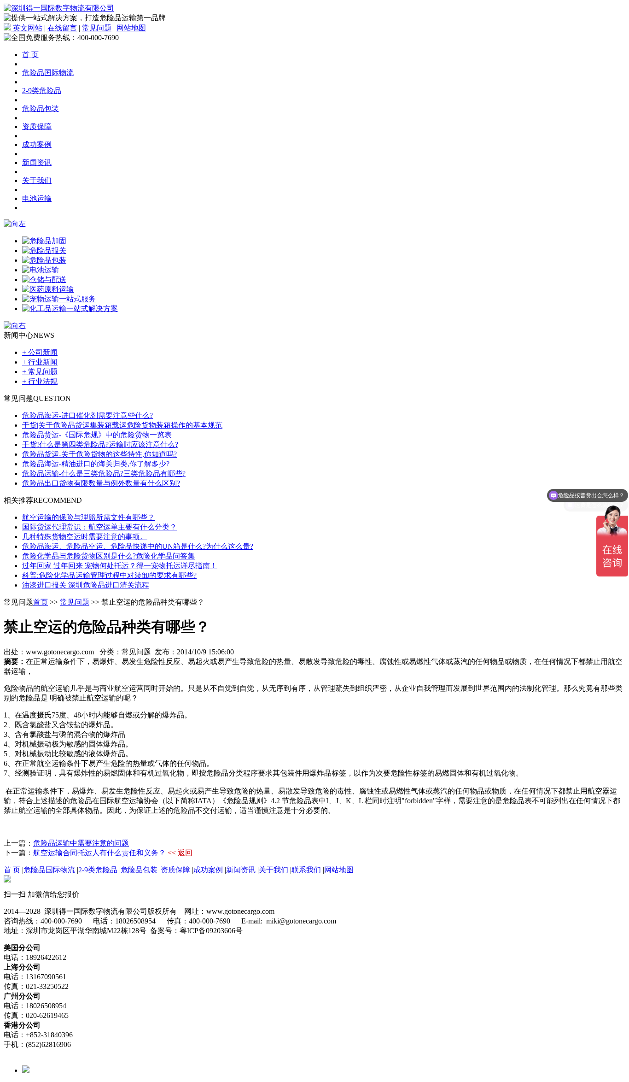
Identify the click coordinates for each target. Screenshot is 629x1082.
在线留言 (62, 28)
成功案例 (37, 144)
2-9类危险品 (41, 90)
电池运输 (37, 198)
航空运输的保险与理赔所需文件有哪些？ (88, 517)
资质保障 (37, 126)
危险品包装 (40, 108)
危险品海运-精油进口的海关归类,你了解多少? (95, 464)
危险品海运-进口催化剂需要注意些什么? (87, 415)
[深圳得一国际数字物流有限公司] (59, 8)
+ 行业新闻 (40, 362)
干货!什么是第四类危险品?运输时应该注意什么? (100, 444)
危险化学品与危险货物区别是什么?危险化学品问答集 (108, 556)
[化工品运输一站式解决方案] (70, 308)
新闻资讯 (37, 162)
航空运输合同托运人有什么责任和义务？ (99, 853)
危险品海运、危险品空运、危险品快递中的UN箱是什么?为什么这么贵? (137, 546)
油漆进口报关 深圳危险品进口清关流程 (85, 585)
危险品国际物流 (48, 72)
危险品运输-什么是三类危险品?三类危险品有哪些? (104, 473)
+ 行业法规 (40, 381)
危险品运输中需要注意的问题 (81, 843)
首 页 (30, 55)
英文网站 (26, 28)
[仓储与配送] (44, 279)
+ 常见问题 (40, 372)
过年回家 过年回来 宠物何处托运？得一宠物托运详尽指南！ (119, 566)
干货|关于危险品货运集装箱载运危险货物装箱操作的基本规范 (122, 425)
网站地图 (131, 28)
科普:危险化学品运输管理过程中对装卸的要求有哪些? (109, 575)
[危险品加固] (44, 241)
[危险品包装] (44, 260)
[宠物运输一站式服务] (59, 299)
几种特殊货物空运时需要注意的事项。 (84, 537)
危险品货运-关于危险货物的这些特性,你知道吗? (99, 454)
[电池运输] (40, 270)
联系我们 (306, 870)
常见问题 (96, 28)
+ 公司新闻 (40, 352)
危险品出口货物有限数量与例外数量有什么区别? (101, 483)
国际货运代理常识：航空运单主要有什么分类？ (99, 527)
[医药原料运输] (48, 289)
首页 (40, 602)
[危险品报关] (44, 250)
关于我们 (37, 180)
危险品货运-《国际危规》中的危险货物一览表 (97, 435)
